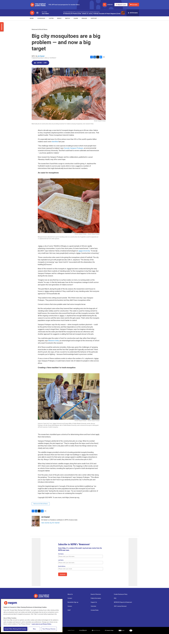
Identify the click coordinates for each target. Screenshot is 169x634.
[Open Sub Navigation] (35, 18)
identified (55, 141)
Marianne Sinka (53, 341)
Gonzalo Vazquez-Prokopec (73, 148)
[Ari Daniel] (36, 521)
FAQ (115, 598)
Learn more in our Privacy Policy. (41, 624)
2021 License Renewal (120, 606)
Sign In (109, 4)
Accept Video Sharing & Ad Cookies (15, 629)
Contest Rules (94, 610)
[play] (32, 13)
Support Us (94, 602)
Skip (34, 629)
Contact (70, 598)
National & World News (39, 29)
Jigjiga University (84, 251)
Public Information (96, 598)
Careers (70, 606)
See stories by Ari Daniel (50, 523)
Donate (134, 5)
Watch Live (122, 5)
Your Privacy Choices (48, 629)
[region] (31, 615)
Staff (69, 610)
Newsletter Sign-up (73, 602)
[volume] (37, 13)
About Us (70, 594)
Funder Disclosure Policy (120, 594)
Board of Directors (96, 594)
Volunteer (93, 606)
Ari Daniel (41, 56)
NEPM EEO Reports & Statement (123, 602)
